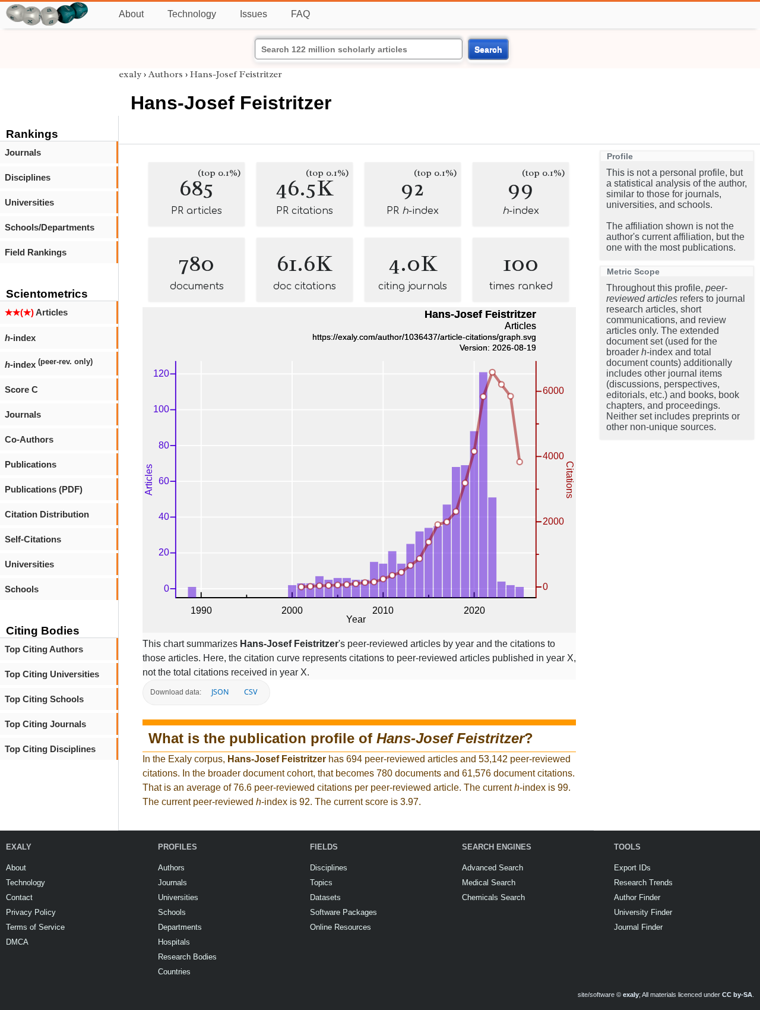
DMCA (17, 942)
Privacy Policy (31, 912)
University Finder (643, 912)
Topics (321, 882)
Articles (36, 312)
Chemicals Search (493, 897)
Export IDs (632, 867)
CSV (250, 692)
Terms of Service (35, 927)
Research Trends (643, 882)
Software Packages (343, 912)
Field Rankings (35, 252)
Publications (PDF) (44, 489)
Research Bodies (187, 956)
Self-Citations (33, 539)
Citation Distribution (47, 514)
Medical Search (488, 882)
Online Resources (340, 927)
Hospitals (174, 942)
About (131, 14)
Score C (21, 389)
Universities (29, 202)
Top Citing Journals (45, 724)
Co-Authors (29, 439)
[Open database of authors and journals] (47, 7)
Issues (253, 14)
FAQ (300, 14)
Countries (174, 971)
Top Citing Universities (52, 674)
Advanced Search (492, 867)
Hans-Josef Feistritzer (236, 74)
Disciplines (27, 177)
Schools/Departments (49, 227)
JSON (220, 692)
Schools (22, 589)
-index (20, 338)
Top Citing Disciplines (50, 749)
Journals (23, 152)
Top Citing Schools (44, 699)
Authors (165, 74)
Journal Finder (638, 927)
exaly (130, 74)
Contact (19, 897)
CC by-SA (737, 994)
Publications (30, 464)
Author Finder (637, 897)
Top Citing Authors (44, 649)
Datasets (325, 897)
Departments (180, 927)
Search (488, 49)
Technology (191, 14)
